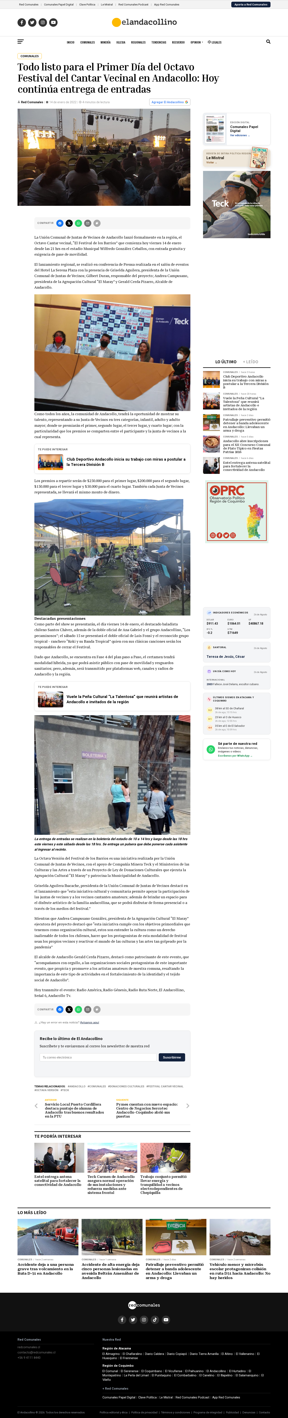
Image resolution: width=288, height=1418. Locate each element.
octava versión (47, 1090)
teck (65, 1090)
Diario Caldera (154, 1354)
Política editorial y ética (114, 1412)
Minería (105, 42)
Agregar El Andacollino (168, 102)
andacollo (77, 1086)
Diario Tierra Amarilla (204, 1354)
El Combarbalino (185, 1375)
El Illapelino (225, 1375)
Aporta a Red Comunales (250, 4)
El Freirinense (129, 1358)
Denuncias (248, 1412)
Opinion (196, 42)
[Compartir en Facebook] (59, 223)
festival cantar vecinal (165, 1086)
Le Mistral (107, 4)
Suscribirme (172, 1057)
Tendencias (158, 42)
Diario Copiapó (177, 1354)
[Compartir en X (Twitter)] (69, 223)
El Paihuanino (194, 1371)
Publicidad (232, 1412)
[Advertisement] (237, 267)
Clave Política (87, 4)
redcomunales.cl (28, 1347)
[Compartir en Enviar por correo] (87, 223)
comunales (97, 1086)
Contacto (264, 1412)
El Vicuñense (173, 1371)
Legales (216, 42)
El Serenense (130, 1371)
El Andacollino (216, 1371)
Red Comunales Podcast (133, 4)
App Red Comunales (166, 4)
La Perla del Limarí (136, 1375)
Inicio (70, 42)
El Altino (227, 1354)
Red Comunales (28, 4)
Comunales (87, 42)
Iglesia (120, 42)
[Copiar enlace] (97, 223)
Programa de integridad (208, 1412)
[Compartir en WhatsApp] (78, 223)
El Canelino (206, 1375)
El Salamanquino (247, 1375)
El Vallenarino (245, 1354)
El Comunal (110, 1371)
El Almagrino (111, 1354)
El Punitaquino (161, 1375)
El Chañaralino (132, 1354)
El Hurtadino (237, 1371)
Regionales (138, 42)
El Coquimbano (151, 1371)
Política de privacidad (144, 1412)
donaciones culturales (127, 1086)
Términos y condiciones (175, 1412)
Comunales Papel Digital (59, 4)
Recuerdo (178, 42)
